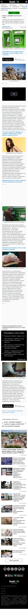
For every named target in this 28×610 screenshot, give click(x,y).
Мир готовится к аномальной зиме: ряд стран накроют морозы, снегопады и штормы (14, 346)
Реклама (3, 588)
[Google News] (15, 569)
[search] (1, 1)
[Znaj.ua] (14, 1)
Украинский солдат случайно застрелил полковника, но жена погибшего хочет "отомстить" (13, 53)
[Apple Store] (9, 575)
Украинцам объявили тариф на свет (14, 336)
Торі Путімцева (6, 26)
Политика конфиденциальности (9, 586)
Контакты (3, 593)
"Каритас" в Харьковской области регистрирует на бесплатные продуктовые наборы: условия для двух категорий (14, 353)
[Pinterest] (23, 569)
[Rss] (5, 569)
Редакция (3, 590)
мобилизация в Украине (8, 412)
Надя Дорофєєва (12, 411)
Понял (14, 12)
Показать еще (21, 359)
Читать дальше (14, 560)
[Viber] (12, 569)
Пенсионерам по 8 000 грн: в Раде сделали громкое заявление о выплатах (14, 340)
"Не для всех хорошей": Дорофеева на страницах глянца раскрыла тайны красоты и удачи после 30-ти (12, 133)
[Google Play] (19, 575)
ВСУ (6, 411)
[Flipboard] (19, 569)
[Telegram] (8, 569)
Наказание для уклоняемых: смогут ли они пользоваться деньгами (13, 248)
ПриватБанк (20, 411)
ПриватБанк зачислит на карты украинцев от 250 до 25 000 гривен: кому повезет (14, 181)
